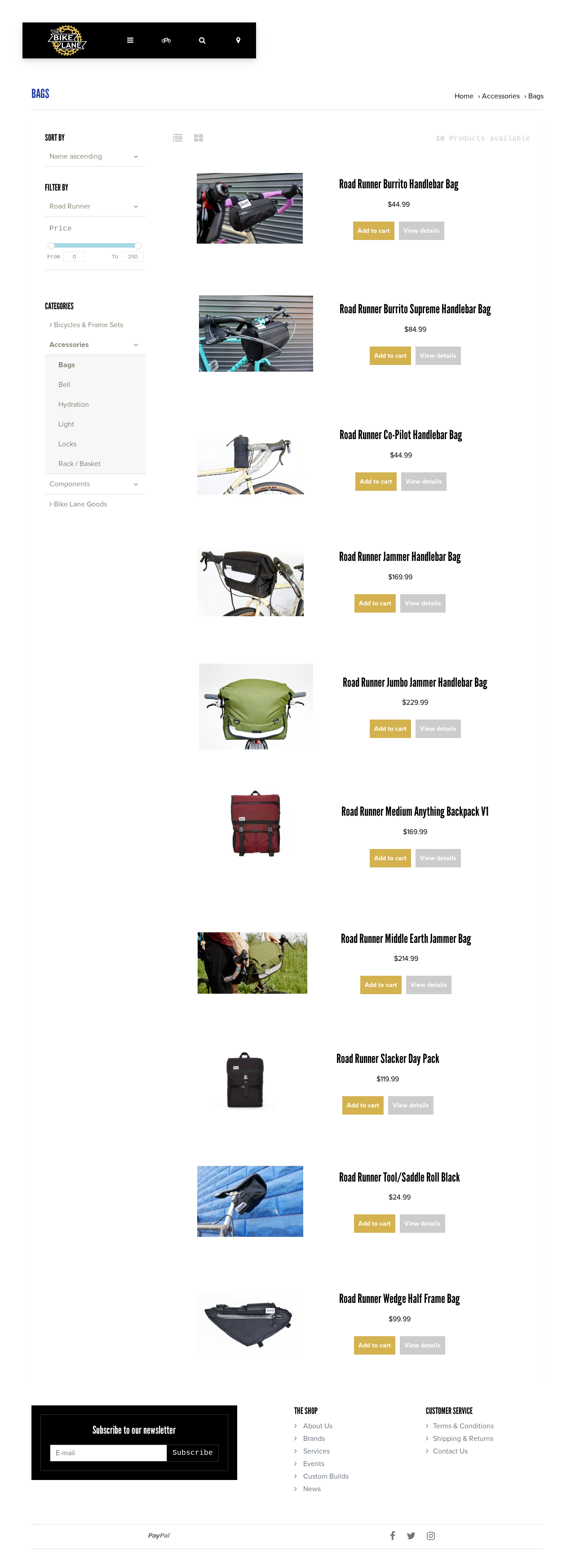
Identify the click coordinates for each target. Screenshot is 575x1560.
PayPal (159, 1536)
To (115, 257)
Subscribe (192, 1453)
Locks (67, 444)
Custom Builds (325, 1476)
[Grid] (198, 139)
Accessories (501, 96)
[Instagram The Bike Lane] (434, 1537)
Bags (536, 96)
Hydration (73, 404)
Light (66, 424)
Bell (64, 384)
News (311, 1488)
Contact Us (450, 1451)
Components (69, 484)
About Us (316, 1426)
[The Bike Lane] (67, 40)
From (53, 257)
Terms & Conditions (463, 1426)
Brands (313, 1438)
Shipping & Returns (463, 1438)
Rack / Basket (79, 463)
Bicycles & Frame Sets (87, 324)
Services (315, 1451)
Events (312, 1463)
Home (464, 96)
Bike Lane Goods (79, 504)
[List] (181, 139)
